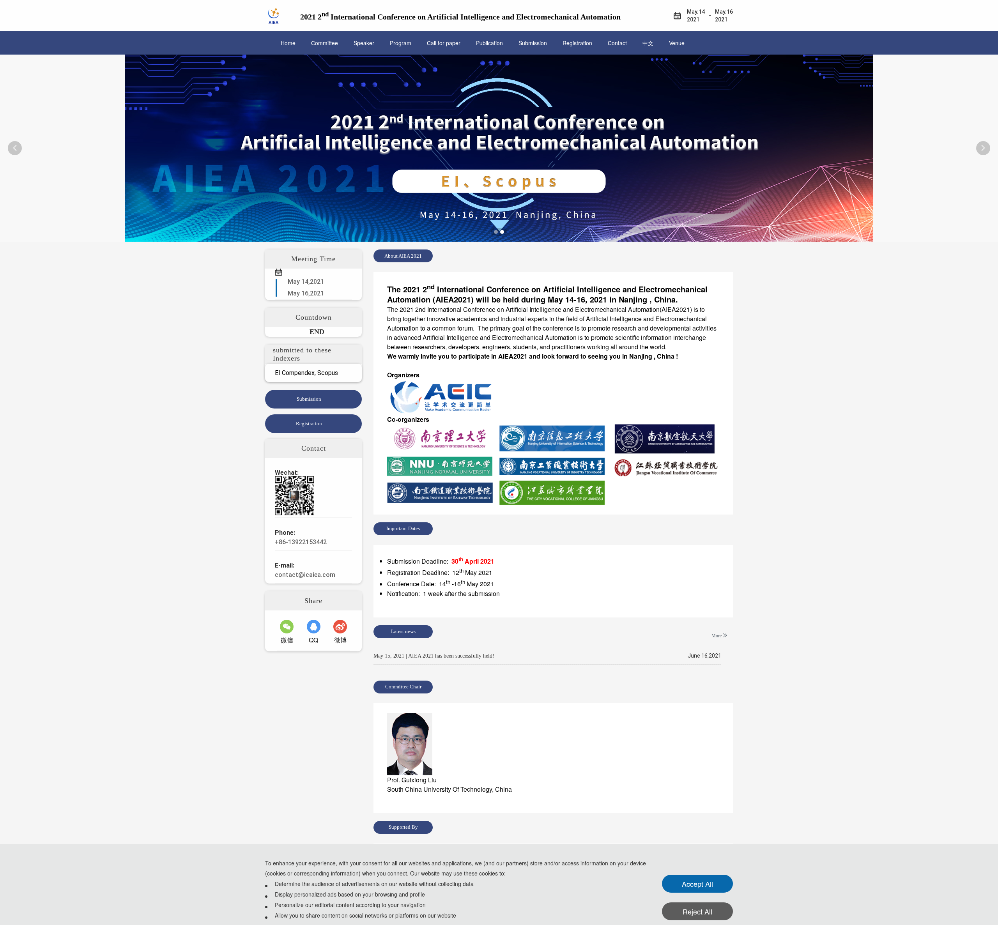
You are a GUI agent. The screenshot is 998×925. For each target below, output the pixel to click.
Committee (324, 43)
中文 (647, 43)
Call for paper (443, 43)
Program (400, 43)
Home (288, 43)
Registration (577, 43)
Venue (677, 43)
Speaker (364, 43)
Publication (489, 43)
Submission (532, 43)
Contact (617, 43)
